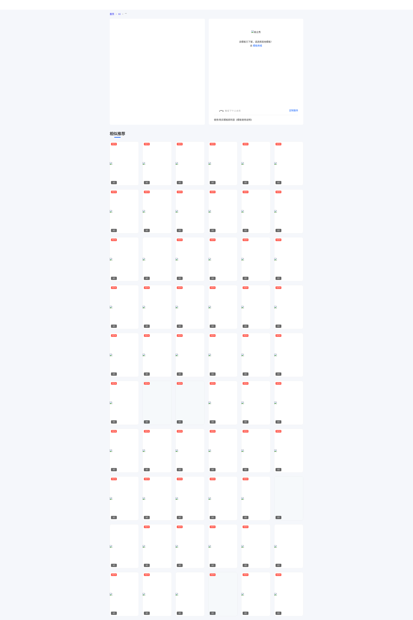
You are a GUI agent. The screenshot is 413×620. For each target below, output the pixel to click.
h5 (119, 14)
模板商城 (257, 45)
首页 (112, 14)
